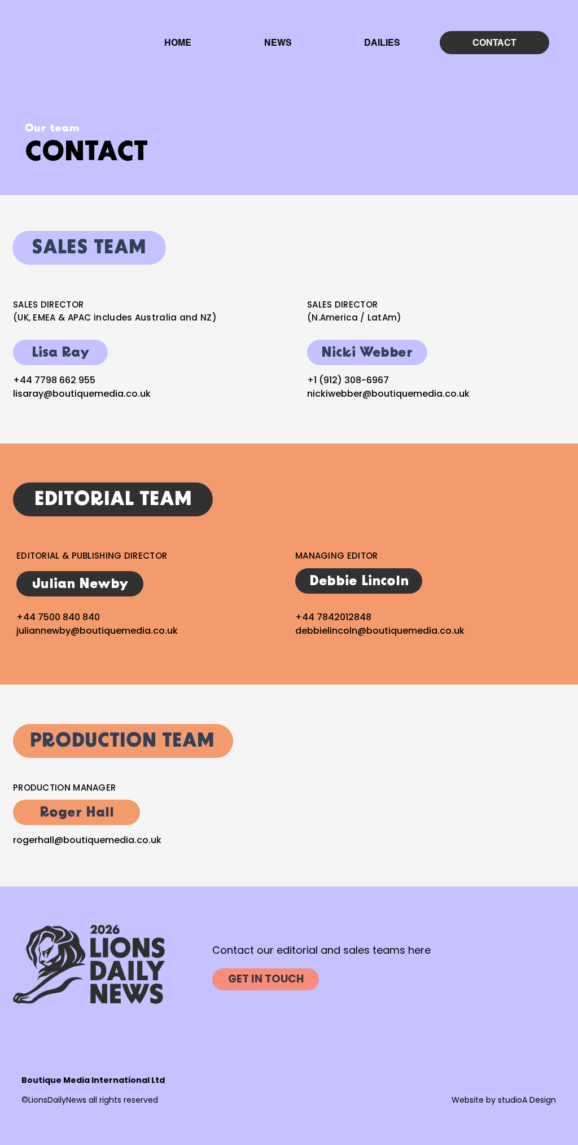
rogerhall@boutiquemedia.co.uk (87, 839)
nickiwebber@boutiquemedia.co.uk (388, 393)
